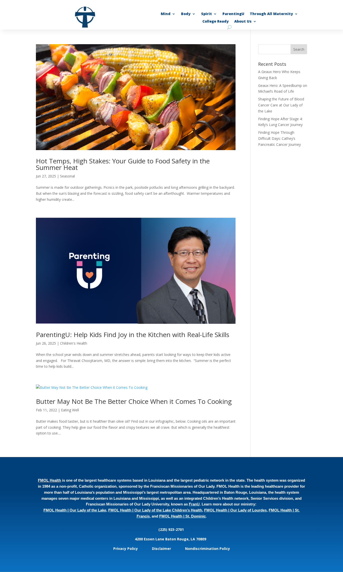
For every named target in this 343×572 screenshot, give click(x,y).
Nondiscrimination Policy (207, 548)
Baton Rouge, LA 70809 (186, 539)
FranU (194, 504)
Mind (165, 14)
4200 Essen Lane (150, 539)
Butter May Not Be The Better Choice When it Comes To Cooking (134, 401)
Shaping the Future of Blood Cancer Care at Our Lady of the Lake (281, 105)
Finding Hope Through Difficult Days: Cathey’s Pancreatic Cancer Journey (280, 138)
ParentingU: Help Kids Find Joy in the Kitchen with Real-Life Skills (132, 334)
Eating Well (70, 410)
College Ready (215, 22)
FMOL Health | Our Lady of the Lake (74, 510)
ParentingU (233, 14)
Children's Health (73, 343)
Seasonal (67, 176)
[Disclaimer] (171, 548)
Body (186, 14)
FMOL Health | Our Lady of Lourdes (235, 510)
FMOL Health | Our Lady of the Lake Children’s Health (155, 510)
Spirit (206, 14)
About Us (243, 22)
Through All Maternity (271, 14)
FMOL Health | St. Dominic (182, 516)
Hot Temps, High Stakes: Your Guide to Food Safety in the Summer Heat (123, 164)
